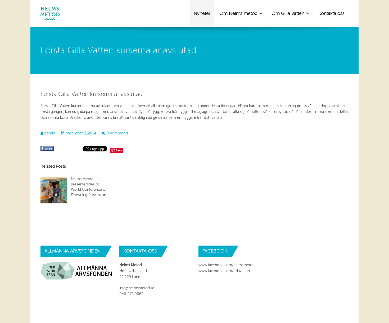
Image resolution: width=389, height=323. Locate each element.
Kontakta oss (331, 13)
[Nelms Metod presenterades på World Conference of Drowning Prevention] (53, 190)
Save (119, 150)
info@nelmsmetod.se (136, 288)
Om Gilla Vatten (289, 13)
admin (50, 133)
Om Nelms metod (239, 13)
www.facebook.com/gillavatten (224, 271)
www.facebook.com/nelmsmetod (226, 265)
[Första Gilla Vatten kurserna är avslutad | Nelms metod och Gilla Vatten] (50, 13)
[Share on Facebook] (47, 150)
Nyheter (202, 13)
